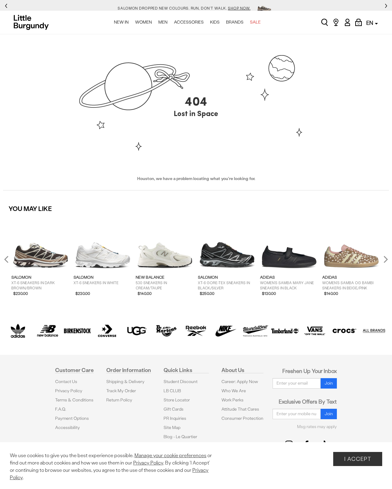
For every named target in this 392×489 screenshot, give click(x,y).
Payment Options (72, 418)
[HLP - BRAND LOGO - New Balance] (47, 331)
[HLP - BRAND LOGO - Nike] (225, 331)
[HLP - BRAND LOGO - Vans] (315, 331)
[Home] (33, 22)
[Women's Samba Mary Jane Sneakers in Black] (289, 243)
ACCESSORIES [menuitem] (189, 22)
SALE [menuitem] (255, 22)
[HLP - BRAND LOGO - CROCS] (344, 331)
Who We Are (233, 390)
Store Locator (177, 400)
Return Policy (119, 400)
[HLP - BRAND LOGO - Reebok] (196, 331)
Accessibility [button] (67, 427)
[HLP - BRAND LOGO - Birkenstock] (77, 331)
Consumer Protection (242, 418)
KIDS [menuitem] (215, 22)
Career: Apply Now (239, 381)
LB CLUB (172, 390)
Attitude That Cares (240, 409)
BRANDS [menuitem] (234, 22)
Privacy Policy (68, 390)
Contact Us (66, 381)
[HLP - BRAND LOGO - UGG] (137, 331)
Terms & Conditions (74, 400)
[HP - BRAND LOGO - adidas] (18, 331)
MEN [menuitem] (163, 22)
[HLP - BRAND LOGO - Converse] (107, 331)
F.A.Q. (60, 409)
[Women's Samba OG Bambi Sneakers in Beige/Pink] (351, 243)
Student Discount (181, 381)
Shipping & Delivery (125, 381)
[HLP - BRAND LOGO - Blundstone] (255, 331)
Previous (10, 261)
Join (329, 383)
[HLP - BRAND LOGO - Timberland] (285, 331)
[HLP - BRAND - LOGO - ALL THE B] (374, 331)
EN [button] (370, 23)
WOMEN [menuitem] (143, 22)
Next (384, 259)
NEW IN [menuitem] (121, 22)
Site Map (172, 427)
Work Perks (232, 400)
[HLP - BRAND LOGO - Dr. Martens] (166, 331)
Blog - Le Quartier (180, 436)
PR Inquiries (175, 418)
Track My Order (121, 390)
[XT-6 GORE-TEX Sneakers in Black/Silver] (227, 243)
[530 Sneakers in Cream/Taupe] (165, 243)
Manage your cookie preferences (170, 455)
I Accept (357, 459)
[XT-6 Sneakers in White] (103, 243)
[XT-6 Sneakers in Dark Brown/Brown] (40, 243)
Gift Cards (173, 409)
